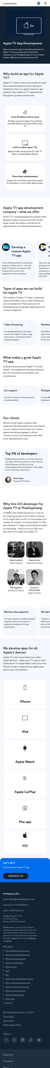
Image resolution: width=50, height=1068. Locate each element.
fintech (14, 938)
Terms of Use (8, 1021)
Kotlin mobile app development (17, 983)
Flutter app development (15, 991)
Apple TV (9, 1003)
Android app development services (19, 979)
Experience (8, 1054)
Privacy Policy (8, 1016)
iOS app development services (17, 951)
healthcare (32, 938)
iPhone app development (15, 959)
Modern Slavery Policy (12, 1025)
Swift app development (14, 995)
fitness (9, 941)
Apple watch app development (17, 955)
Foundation (8, 1061)
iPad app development (14, 963)
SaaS (7, 971)
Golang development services (17, 987)
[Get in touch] (38, 3)
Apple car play (11, 967)
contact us (15, 876)
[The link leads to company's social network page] (6, 1040)
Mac (7, 975)
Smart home (10, 999)
